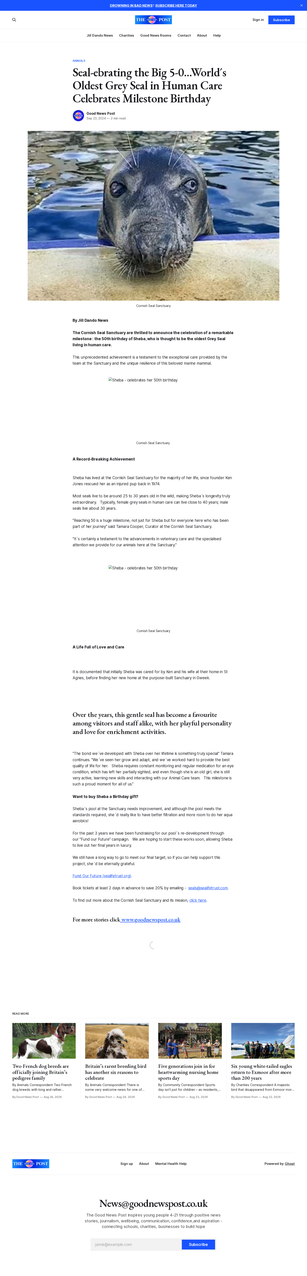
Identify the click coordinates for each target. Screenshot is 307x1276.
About (202, 35)
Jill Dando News (100, 35)
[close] (301, 5)
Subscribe (281, 20)
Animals (79, 60)
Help (217, 35)
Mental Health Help (171, 1163)
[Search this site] (14, 19)
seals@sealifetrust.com (208, 888)
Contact (184, 35)
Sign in (258, 20)
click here (197, 900)
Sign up (126, 1163)
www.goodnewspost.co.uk (150, 919)
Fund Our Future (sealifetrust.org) (102, 876)
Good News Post (101, 113)
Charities (126, 35)
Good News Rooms (155, 35)
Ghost (290, 1163)
